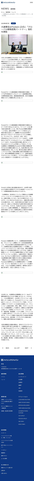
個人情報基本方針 (5, 464)
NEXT (26, 348)
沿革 (19, 388)
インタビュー (4, 450)
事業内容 (3, 396)
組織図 (20, 385)
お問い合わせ (4, 473)
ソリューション (23, 396)
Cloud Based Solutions (24, 399)
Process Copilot (23, 418)
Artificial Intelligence (24, 405)
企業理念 (20, 382)
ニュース (14, 12)
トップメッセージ (22, 376)
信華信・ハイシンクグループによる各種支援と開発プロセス (7, 401)
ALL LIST (17, 348)
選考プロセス (4, 455)
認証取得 (20, 391)
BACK (7, 348)
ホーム (2, 12)
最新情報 (8, 12)
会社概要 (20, 379)
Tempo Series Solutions (24, 408)
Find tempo (21, 421)
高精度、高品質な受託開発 (7, 411)
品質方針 (3, 470)
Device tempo (22, 424)
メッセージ (3, 433)
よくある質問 (4, 458)
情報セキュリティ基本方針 (6, 467)
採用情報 (3, 430)
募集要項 (3, 452)
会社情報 (21, 374)
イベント (3, 376)
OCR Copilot (22, 415)
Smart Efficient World (24, 402)
